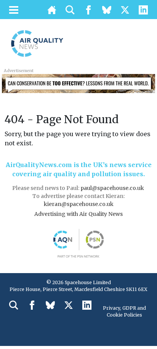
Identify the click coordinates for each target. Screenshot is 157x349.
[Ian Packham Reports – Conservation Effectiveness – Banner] (78, 83)
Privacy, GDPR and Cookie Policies (124, 311)
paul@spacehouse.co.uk (112, 188)
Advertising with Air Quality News (78, 214)
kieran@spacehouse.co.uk (79, 204)
